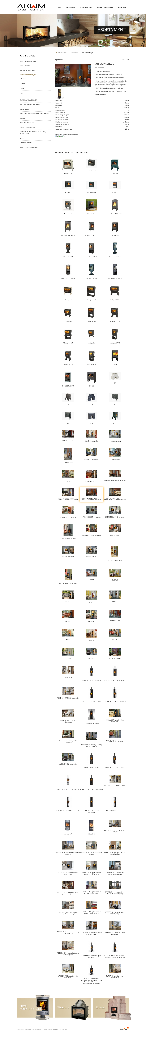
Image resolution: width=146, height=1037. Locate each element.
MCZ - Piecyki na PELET (28, 123)
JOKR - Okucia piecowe (28, 61)
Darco (22, 118)
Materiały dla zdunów (28, 100)
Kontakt (122, 7)
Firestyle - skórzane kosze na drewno (35, 114)
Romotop (23, 79)
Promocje (71, 7)
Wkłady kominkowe (27, 70)
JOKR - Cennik (25, 66)
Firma (58, 7)
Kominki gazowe (26, 143)
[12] (60, 136)
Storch (23, 84)
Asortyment (86, 7)
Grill (22, 138)
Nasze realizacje (105, 7)
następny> (124, 60)
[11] (57, 136)
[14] (63, 136)
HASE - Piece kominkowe (29, 147)
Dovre (23, 88)
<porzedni (59, 60)
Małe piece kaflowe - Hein (30, 104)
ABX (22, 93)
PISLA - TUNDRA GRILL (27, 127)
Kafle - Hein (24, 109)
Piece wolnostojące (28, 75)
